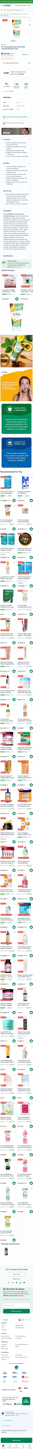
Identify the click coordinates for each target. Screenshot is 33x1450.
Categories (4, 1344)
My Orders (4, 1346)
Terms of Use (4, 1355)
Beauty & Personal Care (15, 14)
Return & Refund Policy (21, 1357)
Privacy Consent (5, 1357)
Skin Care (25, 14)
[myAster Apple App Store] (18, 1404)
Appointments (19, 1325)
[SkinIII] (25, 1381)
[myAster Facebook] (9, 1282)
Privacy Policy (18, 1355)
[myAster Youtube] (24, 1282)
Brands (17, 1346)
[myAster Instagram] (12, 1282)
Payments (4, 1359)
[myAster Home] (2, 1413)
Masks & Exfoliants (4, 15)
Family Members (19, 1327)
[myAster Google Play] (7, 1404)
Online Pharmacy (4, 14)
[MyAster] (5, 1373)
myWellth (3, 1329)
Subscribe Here (16, 1311)
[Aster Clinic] (5, 1377)
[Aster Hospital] (24, 1373)
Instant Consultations (6, 1338)
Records (3, 1325)
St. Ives (3, 44)
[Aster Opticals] (15, 1377)
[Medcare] (26, 1377)
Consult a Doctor (5, 1336)
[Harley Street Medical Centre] (15, 1381)
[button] (30, 20)
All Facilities (18, 1338)
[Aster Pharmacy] (15, 1373)
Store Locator (4, 1348)
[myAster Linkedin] (20, 1282)
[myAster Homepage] (26, 1401)
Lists (2, 1327)
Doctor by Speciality (20, 1336)
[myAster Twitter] (16, 1282)
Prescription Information (21, 1344)
